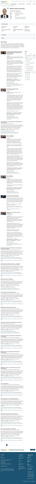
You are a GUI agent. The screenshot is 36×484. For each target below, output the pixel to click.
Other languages (23, 1)
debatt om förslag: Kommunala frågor (13, 173)
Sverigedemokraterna (18, 12)
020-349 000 (3, 462)
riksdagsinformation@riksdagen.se (6, 463)
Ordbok (27, 1)
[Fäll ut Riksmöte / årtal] (34, 72)
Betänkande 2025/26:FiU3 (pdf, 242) (12, 243)
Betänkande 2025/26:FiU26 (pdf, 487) (12, 172)
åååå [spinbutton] (26, 55)
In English (19, 1)
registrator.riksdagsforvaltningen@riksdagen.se (8, 471)
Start (1, 5)
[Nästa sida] (19, 445)
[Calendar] (29, 55)
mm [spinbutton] (27, 55)
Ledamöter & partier (5, 5)
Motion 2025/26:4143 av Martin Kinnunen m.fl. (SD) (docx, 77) (9, 132)
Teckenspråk (16, 1)
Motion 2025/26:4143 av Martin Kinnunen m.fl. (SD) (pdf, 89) (9, 133)
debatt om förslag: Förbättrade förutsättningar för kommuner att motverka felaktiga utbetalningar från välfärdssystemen (15, 85)
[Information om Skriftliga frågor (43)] (32, 66)
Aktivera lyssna (30, 1)
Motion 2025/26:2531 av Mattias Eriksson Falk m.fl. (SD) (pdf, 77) (10, 289)
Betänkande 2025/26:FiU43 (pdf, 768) (12, 83)
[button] (6, 4)
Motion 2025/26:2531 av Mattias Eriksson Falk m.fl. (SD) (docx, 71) (10, 288)
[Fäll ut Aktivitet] (34, 57)
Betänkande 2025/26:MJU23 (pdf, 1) (12, 117)
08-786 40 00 (3, 457)
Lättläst (13, 1)
